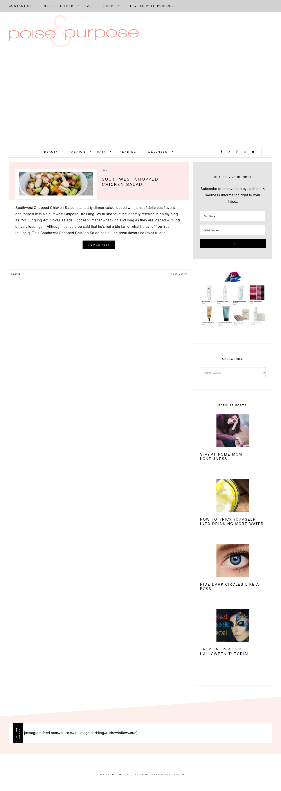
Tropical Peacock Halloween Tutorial (225, 651)
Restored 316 (175, 774)
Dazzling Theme (137, 774)
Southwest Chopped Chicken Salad (130, 181)
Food (104, 170)
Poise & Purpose (74, 31)
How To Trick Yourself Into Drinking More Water (232, 521)
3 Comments (179, 274)
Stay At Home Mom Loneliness (221, 456)
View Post (99, 244)
